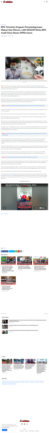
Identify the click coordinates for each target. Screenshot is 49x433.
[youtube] (24, 424)
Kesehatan (23, 381)
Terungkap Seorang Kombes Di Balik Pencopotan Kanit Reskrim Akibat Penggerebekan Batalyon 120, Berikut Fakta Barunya (27, 321)
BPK (15, 141)
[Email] (21, 251)
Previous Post (4, 313)
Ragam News (5, 383)
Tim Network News (4, 213)
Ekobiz (8, 381)
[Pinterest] (19, 251)
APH (46, 91)
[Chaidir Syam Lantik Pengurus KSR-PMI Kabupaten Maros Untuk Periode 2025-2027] (8, 280)
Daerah (5, 24)
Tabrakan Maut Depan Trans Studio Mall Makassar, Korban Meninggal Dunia (23, 325)
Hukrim (18, 381)
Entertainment (13, 381)
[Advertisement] (24, 13)
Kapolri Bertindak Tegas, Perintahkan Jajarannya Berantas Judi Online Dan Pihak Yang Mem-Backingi (26, 105)
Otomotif (36, 381)
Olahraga (31, 381)
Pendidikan (41, 381)
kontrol (38, 100)
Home (2, 24)
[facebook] (22, 424)
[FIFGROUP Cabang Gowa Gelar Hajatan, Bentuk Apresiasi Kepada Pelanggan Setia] (30, 361)
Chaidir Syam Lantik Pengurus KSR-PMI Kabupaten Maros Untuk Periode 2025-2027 (7, 287)
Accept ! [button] (4, 429)
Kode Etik (22, 430)
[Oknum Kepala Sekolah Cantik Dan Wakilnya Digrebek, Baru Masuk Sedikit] (5, 332)
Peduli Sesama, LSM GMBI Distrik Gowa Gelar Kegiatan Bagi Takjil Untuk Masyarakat (24, 267)
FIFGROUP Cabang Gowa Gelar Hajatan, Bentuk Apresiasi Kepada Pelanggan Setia (30, 366)
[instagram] (27, 424)
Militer (27, 381)
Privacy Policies (31, 430)
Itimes (24, 429)
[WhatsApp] (16, 251)
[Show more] (23, 251)
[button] (1, 2)
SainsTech (10, 383)
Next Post (45, 313)
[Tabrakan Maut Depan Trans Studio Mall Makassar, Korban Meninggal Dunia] (5, 327)
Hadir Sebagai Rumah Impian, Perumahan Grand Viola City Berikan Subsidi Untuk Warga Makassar (19, 366)
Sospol (15, 383)
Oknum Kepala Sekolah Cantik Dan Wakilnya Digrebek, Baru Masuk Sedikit (23, 330)
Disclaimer (37, 430)
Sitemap (26, 430)
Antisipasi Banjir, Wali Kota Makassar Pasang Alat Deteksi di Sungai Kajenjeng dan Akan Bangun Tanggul (40, 268)
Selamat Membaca (5, 427)
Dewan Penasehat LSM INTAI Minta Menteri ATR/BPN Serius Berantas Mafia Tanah (22, 157)
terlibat (11, 175)
